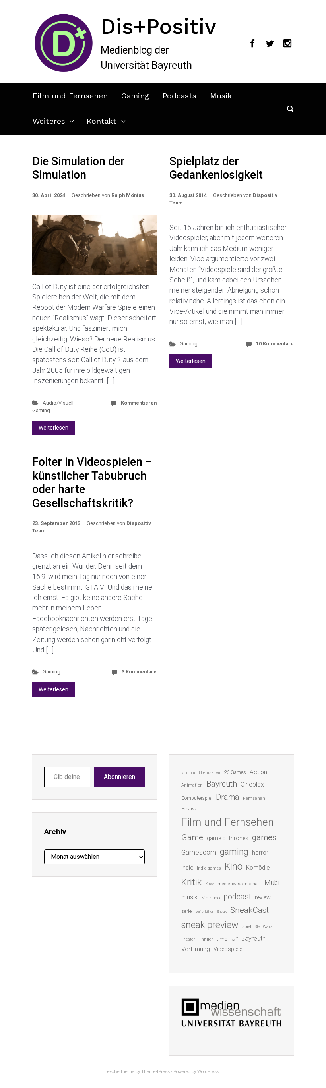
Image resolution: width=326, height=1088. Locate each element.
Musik (221, 95)
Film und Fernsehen (70, 95)
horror (260, 852)
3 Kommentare (139, 672)
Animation (192, 785)
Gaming (135, 95)
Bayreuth (221, 784)
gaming (234, 852)
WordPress (208, 1071)
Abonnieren (119, 777)
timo (222, 939)
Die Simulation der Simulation (78, 168)
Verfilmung (195, 949)
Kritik (191, 882)
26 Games (235, 772)
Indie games (209, 868)
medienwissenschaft (239, 883)
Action (258, 771)
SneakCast (249, 910)
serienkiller (204, 911)
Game (192, 837)
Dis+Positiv (158, 26)
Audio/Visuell (58, 403)
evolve (113, 1071)
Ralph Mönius (127, 195)
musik (189, 897)
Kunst (209, 884)
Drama (227, 797)
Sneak (222, 911)
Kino (234, 866)
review (263, 897)
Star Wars (264, 926)
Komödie (258, 867)
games (264, 837)
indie (187, 867)
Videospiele (227, 949)
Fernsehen (254, 798)
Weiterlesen (53, 427)
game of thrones (227, 838)
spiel (246, 926)
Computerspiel (196, 798)
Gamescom (198, 852)
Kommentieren (139, 403)
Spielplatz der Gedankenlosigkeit (216, 168)
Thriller (205, 939)
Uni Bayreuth (248, 938)
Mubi (271, 883)
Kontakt (101, 121)
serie (186, 911)
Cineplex (252, 784)
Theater (188, 939)
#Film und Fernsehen (200, 772)
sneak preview (210, 924)
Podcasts (179, 95)
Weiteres (49, 121)
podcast (237, 896)
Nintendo (210, 898)
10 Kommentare (275, 344)
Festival (190, 809)
